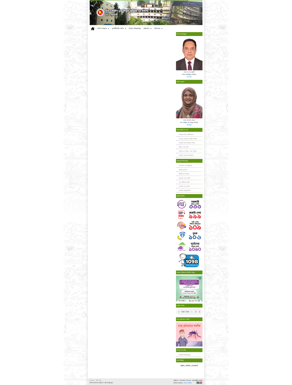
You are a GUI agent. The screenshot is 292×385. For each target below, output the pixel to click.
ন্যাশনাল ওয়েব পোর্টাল (184, 178)
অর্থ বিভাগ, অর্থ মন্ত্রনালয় (185, 165)
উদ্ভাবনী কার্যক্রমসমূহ (184, 355)
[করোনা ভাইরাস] (189, 289)
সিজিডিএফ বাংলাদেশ (184, 174)
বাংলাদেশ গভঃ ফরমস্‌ (184, 186)
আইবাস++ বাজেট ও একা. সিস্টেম (188, 151)
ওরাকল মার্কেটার (187, 383)
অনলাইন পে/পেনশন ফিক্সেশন (186, 155)
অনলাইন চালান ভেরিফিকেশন (186, 134)
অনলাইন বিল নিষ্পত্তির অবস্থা (187, 143)
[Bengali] (198, 383)
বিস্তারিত (189, 77)
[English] (200, 383)
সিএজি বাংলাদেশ (183, 170)
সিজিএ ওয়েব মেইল (184, 147)
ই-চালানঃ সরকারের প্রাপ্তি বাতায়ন (188, 139)
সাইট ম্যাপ (98, 380)
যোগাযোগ (92, 380)
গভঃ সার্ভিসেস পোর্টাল (184, 182)
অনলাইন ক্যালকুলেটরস (185, 190)
